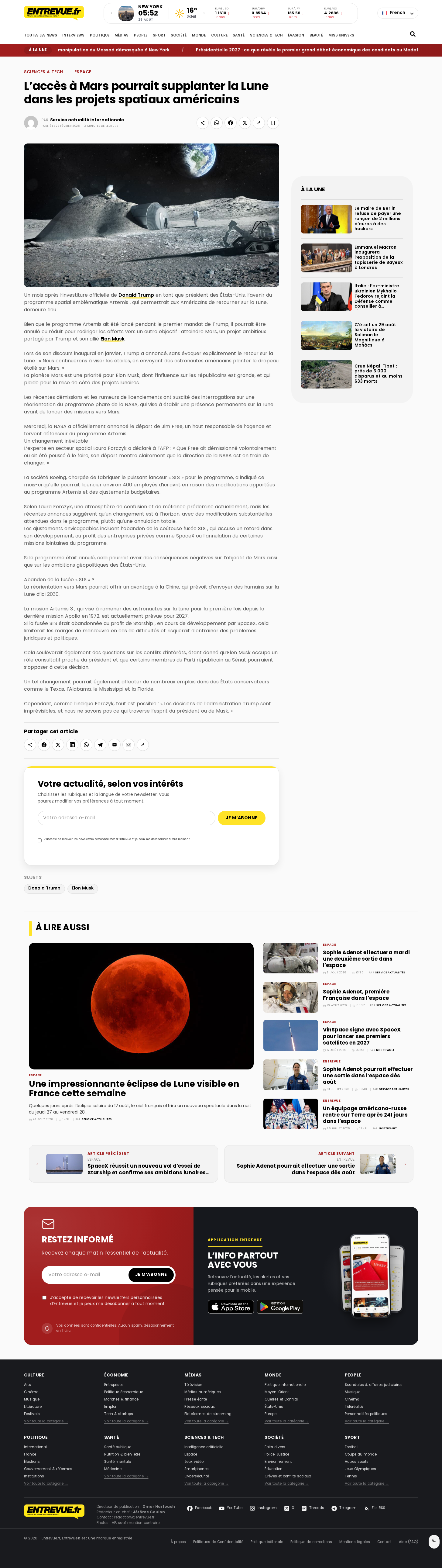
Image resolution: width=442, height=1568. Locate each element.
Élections (32, 1462)
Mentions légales (354, 1542)
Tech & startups (118, 1414)
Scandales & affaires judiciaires (374, 1385)
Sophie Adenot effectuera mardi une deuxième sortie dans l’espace (366, 959)
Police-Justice (277, 1455)
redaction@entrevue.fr (134, 1517)
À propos (178, 1542)
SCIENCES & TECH (266, 36)
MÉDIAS (121, 36)
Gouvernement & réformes (48, 1469)
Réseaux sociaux (199, 1407)
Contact (384, 1542)
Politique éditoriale (267, 1542)
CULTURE (219, 36)
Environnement (278, 1462)
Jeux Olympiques (360, 1469)
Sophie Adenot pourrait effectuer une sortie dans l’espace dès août (368, 1076)
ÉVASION (296, 36)
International (35, 1447)
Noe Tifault (385, 1050)
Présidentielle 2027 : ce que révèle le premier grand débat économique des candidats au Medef (281, 50)
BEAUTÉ (316, 36)
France (30, 1455)
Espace (65, 61)
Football (351, 1447)
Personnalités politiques (366, 1414)
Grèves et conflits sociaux (288, 1476)
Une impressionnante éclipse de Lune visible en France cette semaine (134, 1089)
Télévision (193, 1385)
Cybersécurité (196, 1476)
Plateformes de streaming (207, 1414)
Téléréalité (354, 1407)
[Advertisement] (352, 121)
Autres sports (356, 1462)
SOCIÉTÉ (179, 36)
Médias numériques (202, 1392)
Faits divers (275, 1447)
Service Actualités (97, 1119)
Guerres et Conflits (281, 1400)
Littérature (33, 1407)
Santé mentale (117, 1462)
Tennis (351, 1476)
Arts (27, 1385)
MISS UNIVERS (341, 36)
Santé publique (117, 1447)
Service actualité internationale (87, 120)
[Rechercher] (412, 35)
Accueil (29, 61)
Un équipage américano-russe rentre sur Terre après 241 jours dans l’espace (365, 1115)
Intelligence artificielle (203, 1447)
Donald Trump (136, 295)
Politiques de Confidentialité (218, 1542)
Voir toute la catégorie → (46, 1422)
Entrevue (332, 1061)
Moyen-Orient (277, 1392)
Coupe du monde (361, 1455)
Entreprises (114, 1385)
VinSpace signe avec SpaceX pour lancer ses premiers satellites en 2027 (362, 1036)
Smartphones (196, 1469)
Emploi (110, 1407)
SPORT (159, 36)
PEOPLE (140, 36)
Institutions (34, 1476)
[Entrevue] (60, 13)
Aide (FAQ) (408, 1542)
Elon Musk (113, 339)
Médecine (113, 1469)
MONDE (199, 36)
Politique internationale (285, 1385)
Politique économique (123, 1392)
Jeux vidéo (194, 1462)
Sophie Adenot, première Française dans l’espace (356, 995)
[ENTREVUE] (54, 1515)
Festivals (32, 1414)
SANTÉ (239, 36)
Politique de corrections (311, 1542)
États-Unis (274, 1407)
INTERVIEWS (73, 36)
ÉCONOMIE (116, 1375)
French (397, 12)
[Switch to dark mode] (434, 1542)
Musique (31, 1400)
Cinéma (31, 1392)
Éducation (274, 1469)
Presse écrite (195, 1400)
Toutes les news (40, 36)
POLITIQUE (99, 36)
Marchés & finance (121, 1400)
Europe (270, 1414)
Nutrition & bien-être (122, 1455)
